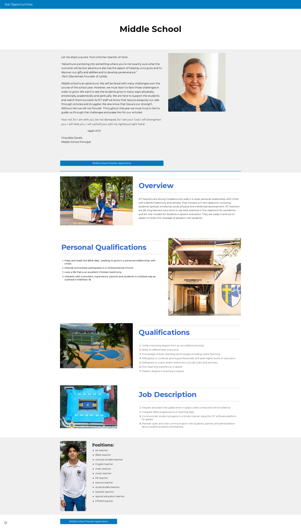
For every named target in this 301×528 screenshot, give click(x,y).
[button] (5, 522)
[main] (150, 29)
